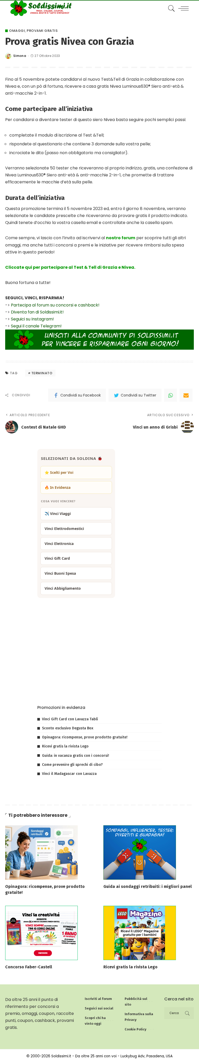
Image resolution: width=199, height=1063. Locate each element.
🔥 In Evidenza (57, 487)
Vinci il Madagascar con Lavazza (69, 774)
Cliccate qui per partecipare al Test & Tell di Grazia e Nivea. (70, 267)
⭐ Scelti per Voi (59, 472)
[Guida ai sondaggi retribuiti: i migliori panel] (139, 852)
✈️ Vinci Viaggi (58, 513)
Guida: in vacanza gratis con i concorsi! (75, 755)
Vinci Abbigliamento (63, 588)
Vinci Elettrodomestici (64, 528)
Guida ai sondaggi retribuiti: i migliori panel (147, 886)
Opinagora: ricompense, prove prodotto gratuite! (84, 737)
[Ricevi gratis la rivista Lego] (139, 933)
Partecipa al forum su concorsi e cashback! (55, 305)
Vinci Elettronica (59, 543)
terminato (42, 373)
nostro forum (120, 238)
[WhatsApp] (170, 395)
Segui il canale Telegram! (36, 326)
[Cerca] (170, 8)
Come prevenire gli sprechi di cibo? (72, 764)
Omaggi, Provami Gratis (33, 30)
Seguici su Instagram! (32, 319)
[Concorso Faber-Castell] (41, 933)
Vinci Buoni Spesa (60, 573)
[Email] (186, 395)
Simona (19, 55)
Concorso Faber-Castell (28, 966)
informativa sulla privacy (100, 685)
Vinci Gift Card (57, 558)
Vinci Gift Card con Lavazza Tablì (70, 719)
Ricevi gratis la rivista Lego (65, 746)
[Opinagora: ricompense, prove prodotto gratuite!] (41, 852)
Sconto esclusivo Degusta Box (67, 728)
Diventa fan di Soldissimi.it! (37, 312)
